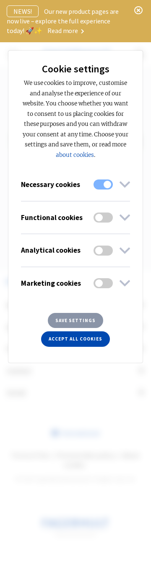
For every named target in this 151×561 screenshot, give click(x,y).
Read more (63, 30)
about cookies (75, 155)
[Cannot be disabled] (103, 184)
